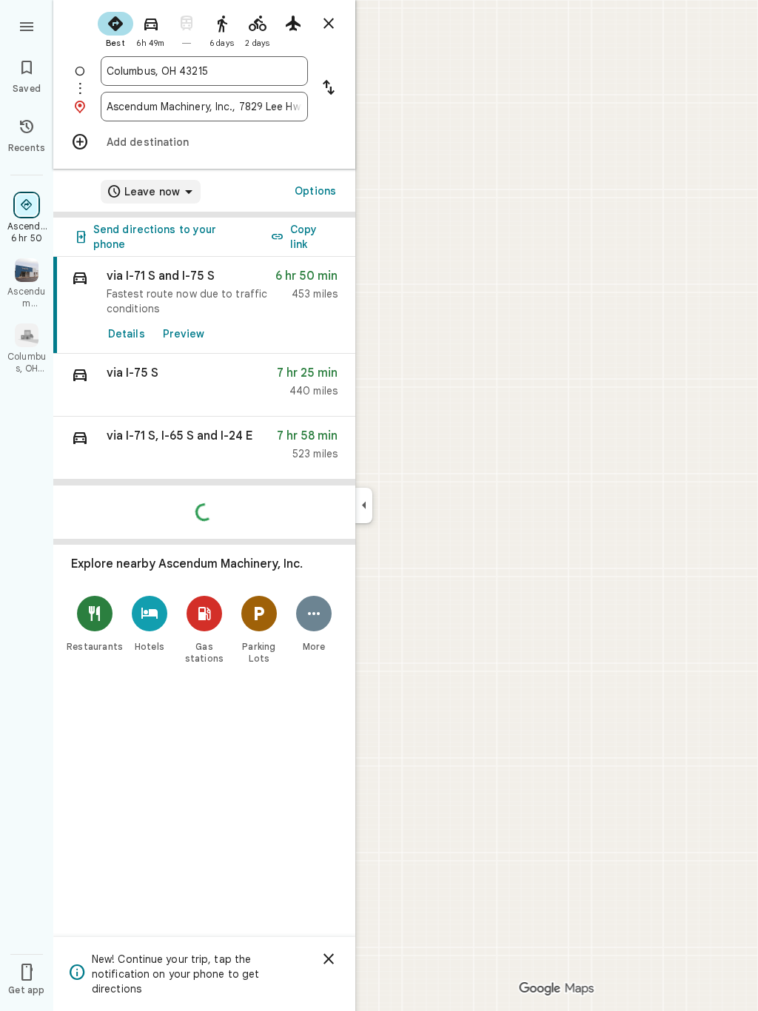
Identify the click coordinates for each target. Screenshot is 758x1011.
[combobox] (204, 71)
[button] (204, 385)
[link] (204, 305)
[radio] (115, 28)
